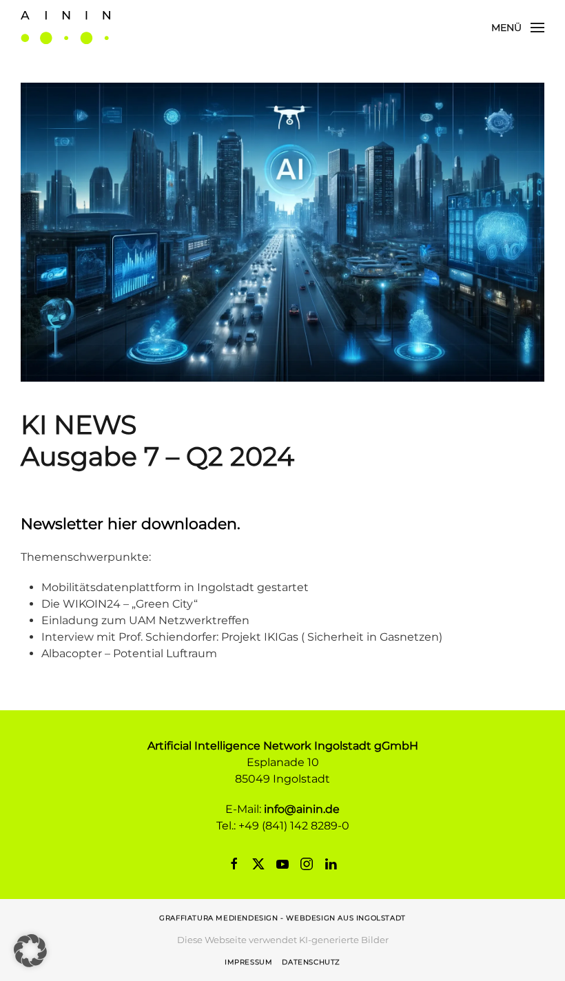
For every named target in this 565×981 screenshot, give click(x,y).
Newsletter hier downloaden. (130, 524)
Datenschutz (311, 962)
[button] (518, 27)
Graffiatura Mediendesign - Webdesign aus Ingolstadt (282, 917)
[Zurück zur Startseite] (65, 27)
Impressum (248, 962)
